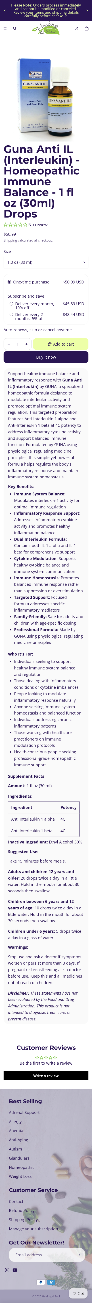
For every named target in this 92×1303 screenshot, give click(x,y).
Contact (16, 1201)
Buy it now (46, 357)
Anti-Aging (18, 1139)
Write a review (46, 1075)
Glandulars (19, 1158)
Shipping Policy (23, 1219)
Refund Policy (22, 1210)
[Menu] (5, 28)
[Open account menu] (77, 28)
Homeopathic (21, 1167)
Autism (15, 1149)
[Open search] (15, 28)
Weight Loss (20, 1176)
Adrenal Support (24, 1112)
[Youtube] (15, 1270)
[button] (15, 224)
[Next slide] (87, 10)
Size (7, 251)
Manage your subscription (33, 1228)
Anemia (16, 1130)
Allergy (15, 1121)
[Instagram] (7, 1270)
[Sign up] (78, 1255)
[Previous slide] (5, 10)
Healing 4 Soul (51, 1296)
